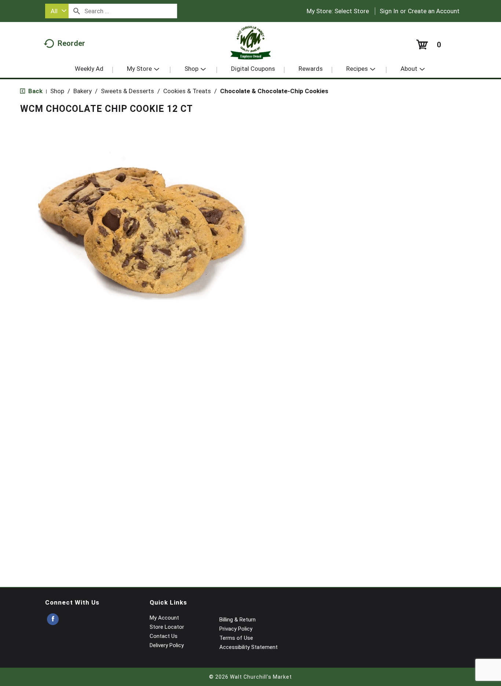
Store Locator (167, 627)
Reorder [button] (71, 43)
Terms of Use (236, 638)
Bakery (82, 91)
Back (35, 91)
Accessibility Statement (248, 647)
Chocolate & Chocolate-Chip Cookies (274, 91)
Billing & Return (237, 619)
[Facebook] (53, 619)
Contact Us (164, 636)
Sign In (389, 11)
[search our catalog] (77, 11)
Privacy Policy (235, 628)
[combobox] (57, 11)
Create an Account (434, 11)
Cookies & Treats (187, 91)
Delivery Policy (167, 645)
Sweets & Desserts (127, 91)
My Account (164, 617)
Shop (57, 91)
